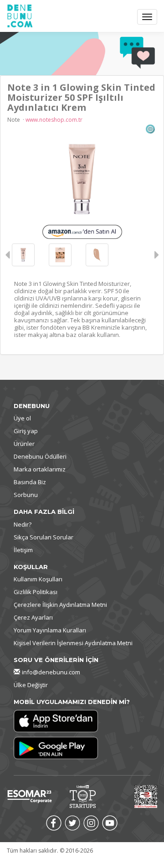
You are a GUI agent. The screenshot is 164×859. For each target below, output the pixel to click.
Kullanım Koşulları (38, 579)
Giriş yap (26, 431)
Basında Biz (30, 482)
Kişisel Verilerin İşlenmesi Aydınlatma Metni (73, 643)
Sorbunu (26, 495)
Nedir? (22, 524)
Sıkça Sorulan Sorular (43, 537)
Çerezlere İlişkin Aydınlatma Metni (60, 604)
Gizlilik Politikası (35, 592)
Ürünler (24, 444)
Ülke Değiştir (31, 685)
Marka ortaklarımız (40, 469)
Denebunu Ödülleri (40, 456)
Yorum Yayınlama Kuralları (50, 630)
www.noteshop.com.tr (54, 120)
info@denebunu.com (51, 672)
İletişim (23, 550)
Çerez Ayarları (33, 617)
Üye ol (22, 418)
